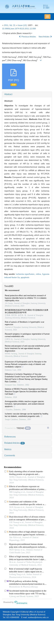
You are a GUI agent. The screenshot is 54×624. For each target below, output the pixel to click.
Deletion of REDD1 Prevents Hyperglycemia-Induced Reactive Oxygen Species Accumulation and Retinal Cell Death (26, 391)
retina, (39, 274)
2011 (6, 25)
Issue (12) (22, 25)
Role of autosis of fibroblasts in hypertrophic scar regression (24, 323)
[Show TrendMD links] (48, 428)
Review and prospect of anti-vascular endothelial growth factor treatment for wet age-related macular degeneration (27, 348)
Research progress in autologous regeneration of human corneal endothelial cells (27, 335)
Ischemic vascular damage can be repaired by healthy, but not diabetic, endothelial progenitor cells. (27, 415)
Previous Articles (28, 36)
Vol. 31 (12, 25)
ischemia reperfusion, (26, 274)
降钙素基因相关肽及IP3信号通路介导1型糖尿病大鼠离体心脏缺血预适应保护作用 (26, 311)
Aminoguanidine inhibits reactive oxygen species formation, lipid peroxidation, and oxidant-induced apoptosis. (24, 403)
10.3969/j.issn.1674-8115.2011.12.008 (19, 28)
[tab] (27, 94)
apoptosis (25, 277)
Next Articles (44, 36)
